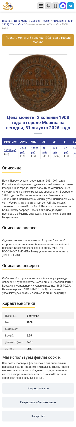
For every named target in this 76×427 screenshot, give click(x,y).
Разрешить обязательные (38, 402)
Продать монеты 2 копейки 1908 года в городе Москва (38, 40)
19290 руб (10, 150)
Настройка (38, 416)
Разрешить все (38, 388)
